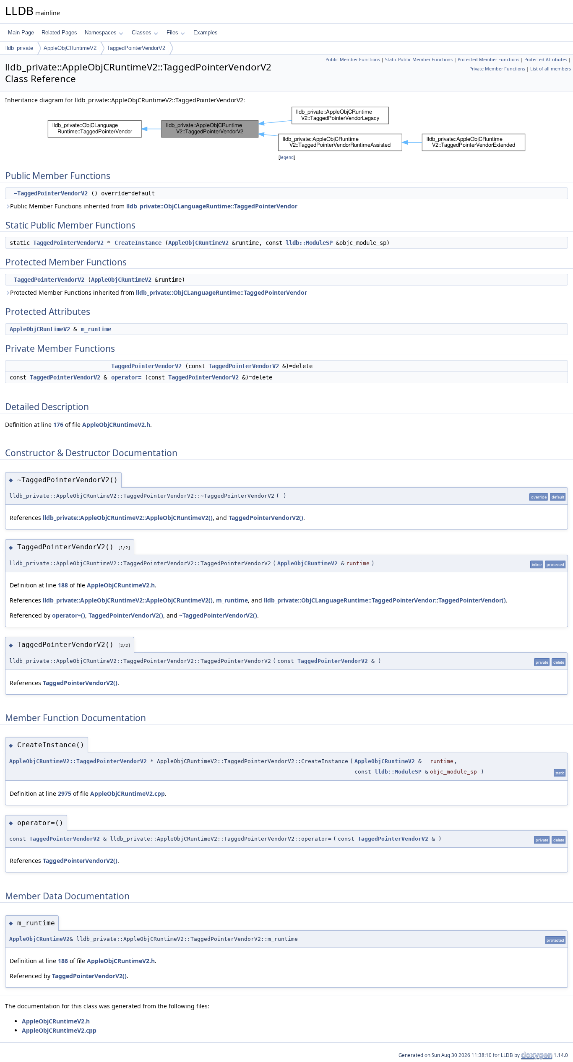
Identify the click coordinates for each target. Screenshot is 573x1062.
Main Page (21, 32)
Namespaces (101, 32)
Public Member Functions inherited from (153, 206)
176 (58, 424)
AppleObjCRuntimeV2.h (116, 424)
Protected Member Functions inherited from (158, 292)
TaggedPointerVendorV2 (136, 48)
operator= (126, 377)
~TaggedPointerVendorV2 (51, 193)
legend (287, 157)
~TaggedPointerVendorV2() (218, 615)
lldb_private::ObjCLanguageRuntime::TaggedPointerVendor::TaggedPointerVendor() (385, 600)
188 (63, 585)
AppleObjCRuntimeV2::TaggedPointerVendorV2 (78, 761)
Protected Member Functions (488, 59)
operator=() (68, 615)
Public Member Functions (353, 59)
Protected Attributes (545, 59)
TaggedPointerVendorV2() (266, 518)
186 (63, 961)
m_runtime (96, 329)
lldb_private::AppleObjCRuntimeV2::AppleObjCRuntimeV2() (128, 518)
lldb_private (19, 48)
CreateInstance (138, 242)
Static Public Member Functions (419, 59)
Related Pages (59, 32)
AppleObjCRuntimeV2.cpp (127, 793)
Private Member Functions (497, 69)
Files (172, 32)
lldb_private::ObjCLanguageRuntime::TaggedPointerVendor (211, 206)
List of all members (550, 69)
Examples (205, 32)
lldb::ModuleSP (309, 242)
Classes (141, 32)
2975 (64, 793)
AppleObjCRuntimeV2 (70, 48)
